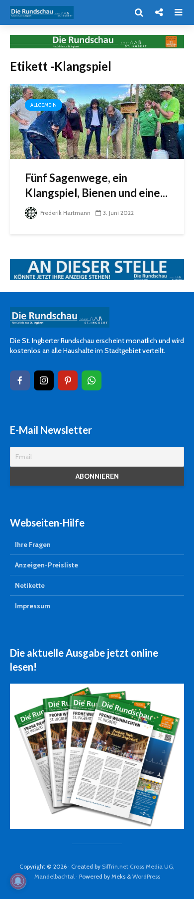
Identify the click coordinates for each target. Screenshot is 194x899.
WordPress (146, 876)
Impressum (32, 605)
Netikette (30, 585)
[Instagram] (44, 380)
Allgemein (43, 105)
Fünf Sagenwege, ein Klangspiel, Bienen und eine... (96, 185)
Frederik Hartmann (65, 212)
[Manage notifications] (18, 881)
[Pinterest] (68, 380)
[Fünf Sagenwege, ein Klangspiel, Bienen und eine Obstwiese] (97, 121)
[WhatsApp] (91, 380)
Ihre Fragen (33, 544)
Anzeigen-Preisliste (46, 564)
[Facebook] (20, 380)
